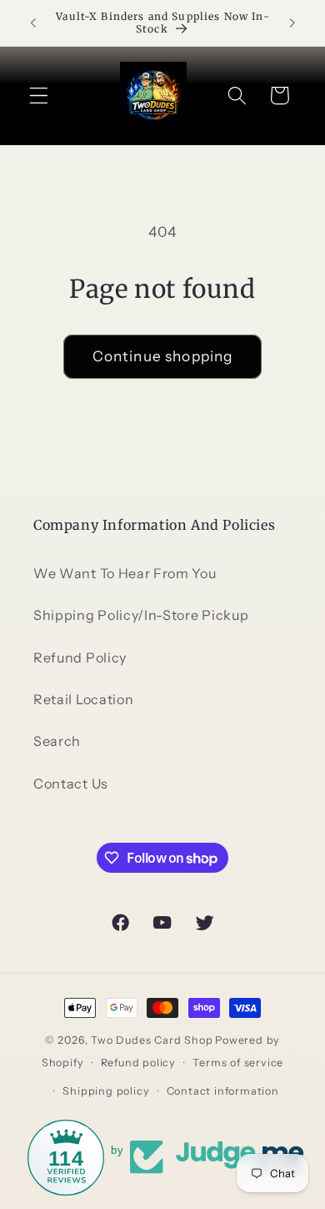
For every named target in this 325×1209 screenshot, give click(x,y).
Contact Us (70, 783)
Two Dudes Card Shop (151, 1040)
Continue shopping (162, 356)
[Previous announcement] (32, 22)
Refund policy (138, 1062)
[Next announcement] (292, 22)
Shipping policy (105, 1091)
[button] (39, 95)
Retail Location (83, 699)
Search (57, 741)
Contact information (223, 1091)
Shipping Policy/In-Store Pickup (140, 615)
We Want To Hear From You (125, 573)
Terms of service (237, 1062)
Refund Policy (80, 657)
